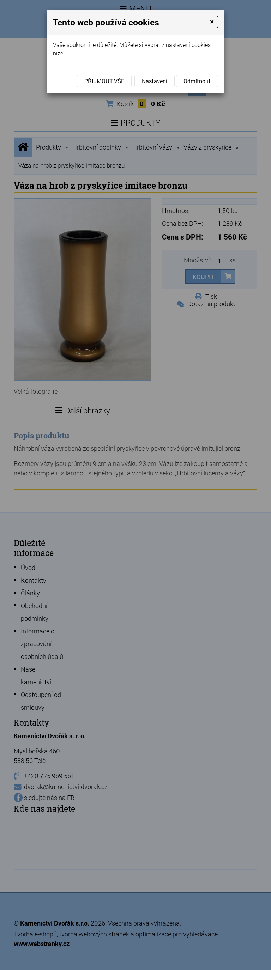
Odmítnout (197, 81)
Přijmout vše (104, 81)
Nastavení (154, 81)
